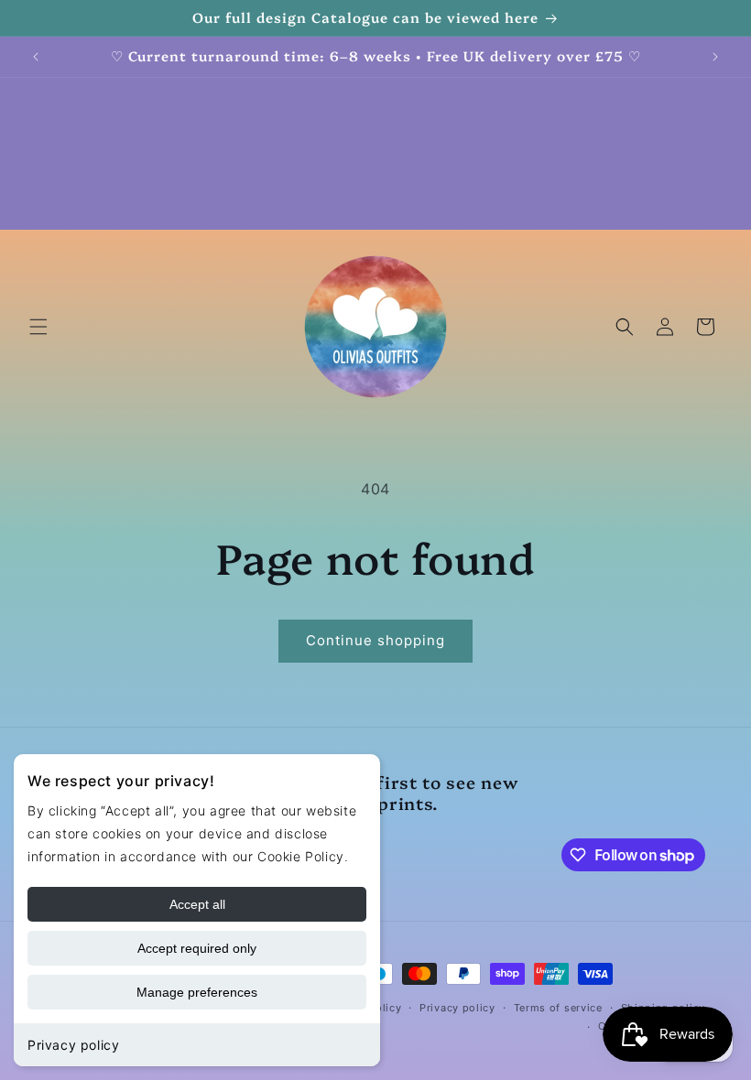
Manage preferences (196, 992)
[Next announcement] (715, 57)
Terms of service (558, 1007)
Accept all (197, 904)
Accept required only (196, 948)
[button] (38, 327)
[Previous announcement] (36, 57)
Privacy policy (73, 1045)
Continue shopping (375, 640)
